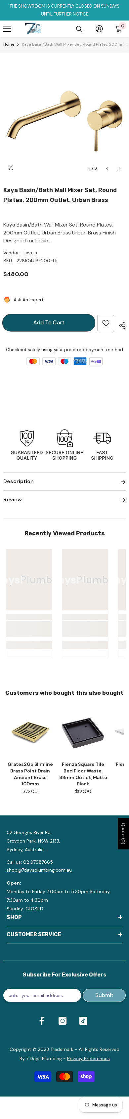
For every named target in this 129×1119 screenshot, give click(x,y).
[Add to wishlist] (106, 323)
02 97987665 (38, 862)
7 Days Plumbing (44, 1058)
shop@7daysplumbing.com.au (39, 870)
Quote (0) (123, 834)
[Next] (119, 168)
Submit (104, 995)
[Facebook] (42, 1021)
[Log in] (99, 28)
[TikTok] (83, 1021)
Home (8, 44)
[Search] (79, 29)
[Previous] (107, 168)
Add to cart (48, 322)
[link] (29, 629)
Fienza (30, 253)
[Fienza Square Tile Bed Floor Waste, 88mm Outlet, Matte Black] (83, 732)
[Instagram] (62, 1021)
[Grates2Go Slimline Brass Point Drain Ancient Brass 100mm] (30, 732)
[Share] (120, 324)
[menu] (7, 29)
